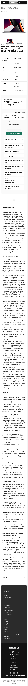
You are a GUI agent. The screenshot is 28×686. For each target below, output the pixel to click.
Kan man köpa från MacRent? (10, 140)
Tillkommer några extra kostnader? (12, 187)
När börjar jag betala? (11, 156)
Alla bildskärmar (8, 612)
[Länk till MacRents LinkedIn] (17, 672)
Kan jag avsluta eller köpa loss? (12, 161)
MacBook (15, 7)
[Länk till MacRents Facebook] (10, 672)
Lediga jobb (6, 636)
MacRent (3, 7)
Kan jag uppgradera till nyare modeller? (13, 173)
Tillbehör (5, 577)
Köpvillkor (6, 631)
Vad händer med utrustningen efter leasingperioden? (10, 180)
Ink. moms (23, 112)
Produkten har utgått (14, 130)
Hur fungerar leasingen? (12, 151)
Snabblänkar (7, 617)
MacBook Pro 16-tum (13, 8)
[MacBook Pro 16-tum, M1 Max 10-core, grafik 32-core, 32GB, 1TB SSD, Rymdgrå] (14, 26)
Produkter (9, 7)
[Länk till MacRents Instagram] (14, 672)
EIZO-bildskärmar (8, 614)
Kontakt (5, 629)
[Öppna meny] (4, 2)
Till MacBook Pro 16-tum (14, 133)
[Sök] (7, 2)
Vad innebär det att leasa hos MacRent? (12, 146)
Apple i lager (7, 638)
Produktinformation (8, 207)
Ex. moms (17, 112)
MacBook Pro (4, 8)
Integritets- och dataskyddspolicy (12, 634)
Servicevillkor (7, 633)
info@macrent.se (14, 667)
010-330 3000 (14, 665)
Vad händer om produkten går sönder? (12, 167)
